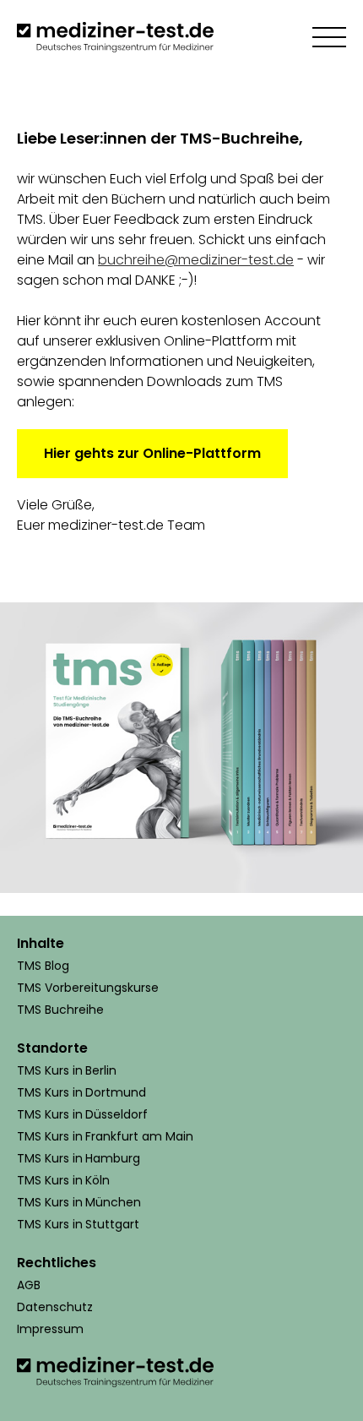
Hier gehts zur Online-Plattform (152, 453)
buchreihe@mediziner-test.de (196, 260)
